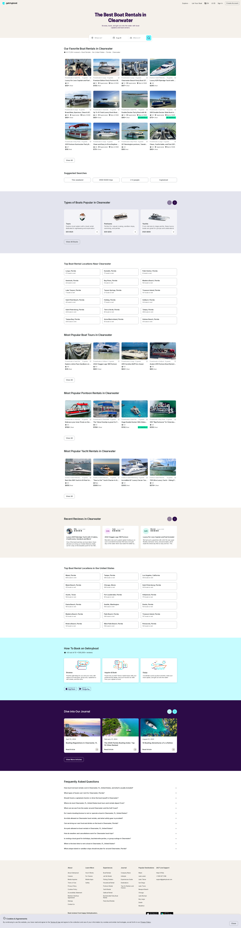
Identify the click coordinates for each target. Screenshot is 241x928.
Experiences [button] (107, 868)
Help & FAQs (160, 873)
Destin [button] (140, 902)
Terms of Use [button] (55, 922)
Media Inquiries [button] (72, 879)
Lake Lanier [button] (142, 876)
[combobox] (100, 37)
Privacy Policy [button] (146, 922)
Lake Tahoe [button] (142, 879)
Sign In (220, 3)
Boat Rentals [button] (107, 873)
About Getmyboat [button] (73, 873)
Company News (126, 873)
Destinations (124, 883)
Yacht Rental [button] (107, 889)
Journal (124, 868)
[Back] (169, 202)
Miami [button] (140, 873)
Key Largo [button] (142, 899)
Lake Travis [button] (142, 886)
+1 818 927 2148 (161, 876)
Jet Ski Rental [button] (107, 876)
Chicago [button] (141, 892)
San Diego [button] (142, 883)
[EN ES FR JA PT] (206, 3)
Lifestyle (123, 876)
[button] (197, 3)
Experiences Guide (127, 879)
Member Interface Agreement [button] (73, 896)
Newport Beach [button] (143, 889)
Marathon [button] (141, 906)
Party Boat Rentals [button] (108, 901)
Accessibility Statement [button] (75, 892)
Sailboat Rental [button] (107, 892)
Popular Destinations (146, 868)
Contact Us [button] (71, 904)
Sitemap (70, 901)
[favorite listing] (90, 78)
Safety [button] (87, 883)
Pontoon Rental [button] (108, 886)
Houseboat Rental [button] (108, 883)
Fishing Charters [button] (108, 879)
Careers (70, 876)
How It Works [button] (89, 873)
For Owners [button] (89, 876)
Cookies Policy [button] (72, 889)
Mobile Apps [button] (89, 879)
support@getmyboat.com (164, 879)
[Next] (174, 202)
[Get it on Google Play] (84, 689)
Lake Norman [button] (143, 896)
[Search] (148, 38)
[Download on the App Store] (70, 689)
